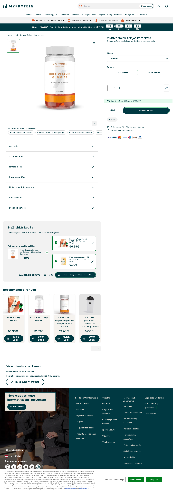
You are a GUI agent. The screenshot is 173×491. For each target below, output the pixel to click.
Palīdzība (80, 409)
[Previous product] (93, 348)
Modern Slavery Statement (130, 421)
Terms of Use (84, 489)
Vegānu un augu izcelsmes (110, 15)
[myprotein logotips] (18, 6)
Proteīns (29, 15)
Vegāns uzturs (108, 442)
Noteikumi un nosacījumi (129, 437)
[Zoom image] (94, 43)
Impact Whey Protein (13, 318)
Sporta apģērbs (51, 15)
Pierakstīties (17, 407)
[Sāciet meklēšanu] (81, 6)
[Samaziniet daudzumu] (110, 88)
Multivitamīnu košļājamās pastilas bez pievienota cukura (64, 322)
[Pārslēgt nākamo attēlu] (94, 123)
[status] (115, 88)
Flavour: (111, 53)
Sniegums (129, 15)
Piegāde (79, 422)
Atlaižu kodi (150, 413)
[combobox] (116, 6)
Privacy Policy (70, 489)
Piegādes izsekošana (85, 428)
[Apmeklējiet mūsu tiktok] (19, 466)
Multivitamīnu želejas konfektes (29, 35)
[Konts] (159, 6)
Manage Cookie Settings (114, 480)
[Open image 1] (13, 46)
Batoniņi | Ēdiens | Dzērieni (84, 15)
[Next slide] (100, 323)
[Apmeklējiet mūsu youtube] (25, 466)
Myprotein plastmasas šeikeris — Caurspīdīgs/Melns (90, 322)
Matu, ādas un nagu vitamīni (39, 318)
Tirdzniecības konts (132, 445)
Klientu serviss (82, 403)
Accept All (154, 480)
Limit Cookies (135, 480)
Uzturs (39, 15)
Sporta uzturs (108, 430)
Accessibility (129, 457)
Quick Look (15, 338)
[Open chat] (38, 466)
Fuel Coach (147, 6)
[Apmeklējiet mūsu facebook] (13, 466)
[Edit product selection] (92, 243)
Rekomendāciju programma (152, 405)
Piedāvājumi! (142, 15)
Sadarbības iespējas (132, 451)
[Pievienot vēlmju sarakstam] (166, 88)
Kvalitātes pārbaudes (132, 412)
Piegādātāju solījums (132, 463)
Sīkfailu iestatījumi (14, 450)
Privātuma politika (131, 429)
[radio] (122, 72)
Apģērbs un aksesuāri (107, 411)
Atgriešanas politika (84, 415)
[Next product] (98, 348)
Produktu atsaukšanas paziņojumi (86, 436)
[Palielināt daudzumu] (119, 88)
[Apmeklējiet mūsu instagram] (7, 466)
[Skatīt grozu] (166, 6)
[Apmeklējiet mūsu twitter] (31, 466)
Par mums (127, 406)
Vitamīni (65, 15)
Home (9, 35)
